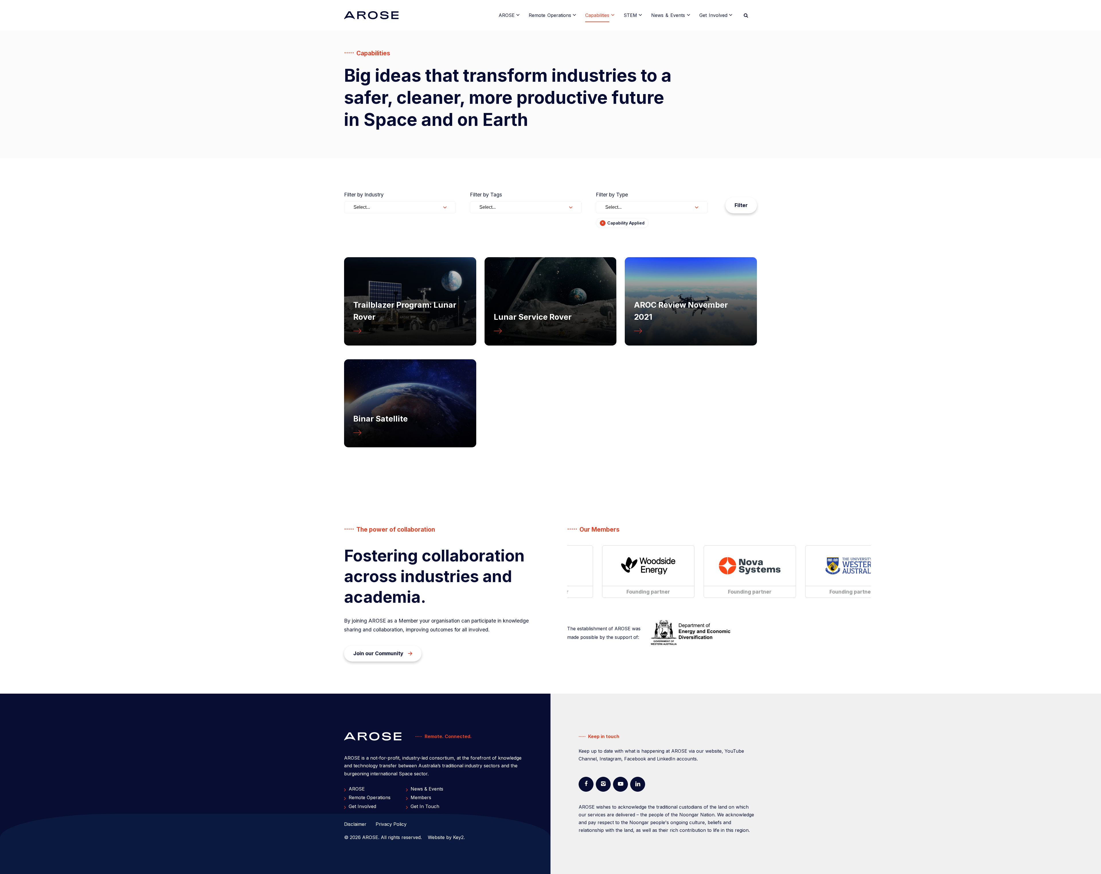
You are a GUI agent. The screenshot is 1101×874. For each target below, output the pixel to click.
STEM (630, 15)
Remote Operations (550, 15)
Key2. (459, 837)
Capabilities (597, 15)
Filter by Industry (364, 195)
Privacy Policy (391, 824)
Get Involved (713, 15)
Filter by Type (612, 195)
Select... (362, 207)
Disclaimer (355, 824)
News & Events (668, 15)
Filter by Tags (486, 195)
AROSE (507, 15)
